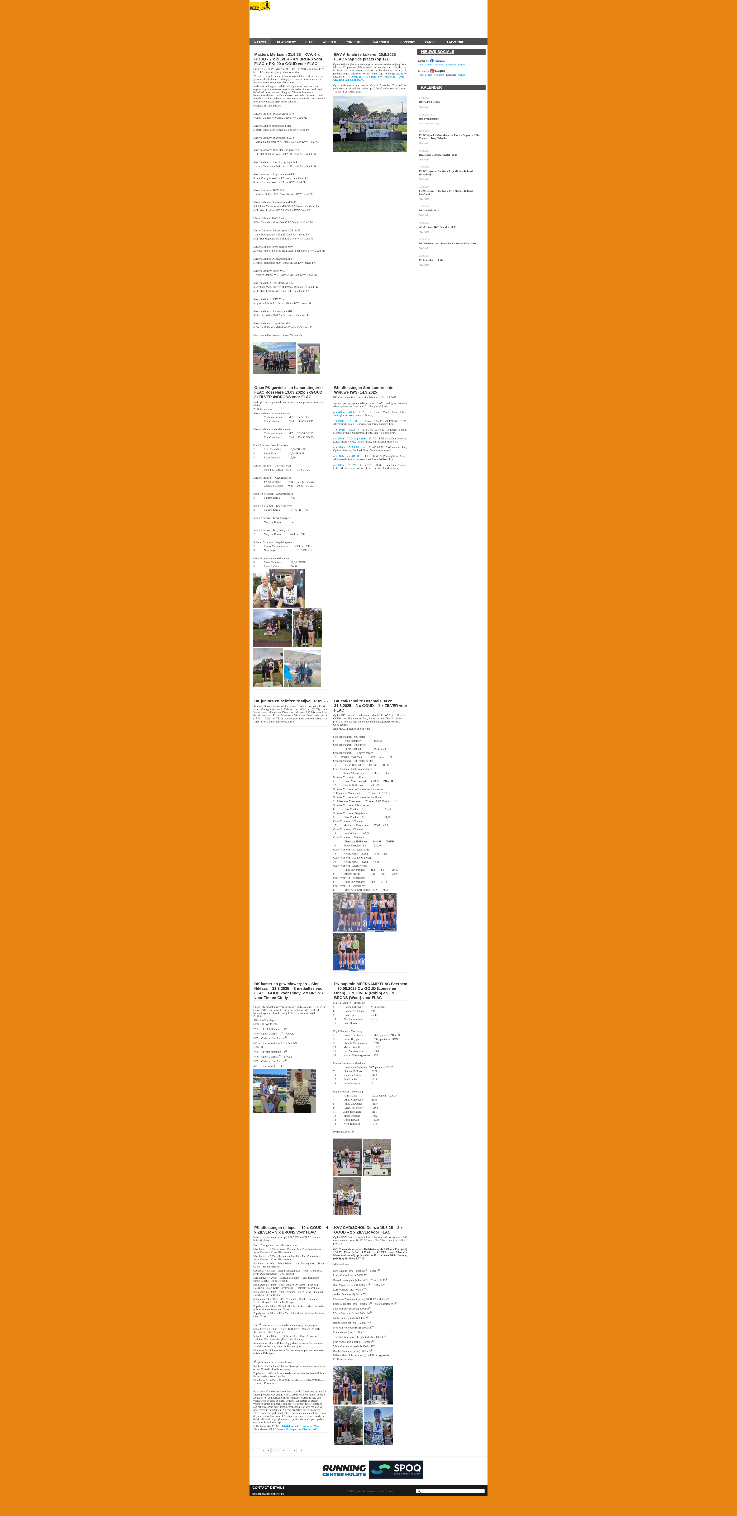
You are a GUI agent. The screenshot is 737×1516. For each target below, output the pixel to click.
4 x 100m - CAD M (346, 456)
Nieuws (260, 42)
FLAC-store (454, 42)
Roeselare (451, 64)
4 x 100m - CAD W (344, 465)
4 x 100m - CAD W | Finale (349, 438)
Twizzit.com (386, 1491)
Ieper (420, 64)
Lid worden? (285, 42)
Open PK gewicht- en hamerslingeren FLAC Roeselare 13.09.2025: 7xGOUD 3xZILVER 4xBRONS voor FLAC (288, 392)
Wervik (461, 64)
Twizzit (430, 42)
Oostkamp (439, 64)
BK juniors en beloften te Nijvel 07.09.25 (291, 701)
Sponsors (407, 42)
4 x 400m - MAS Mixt (347, 447)
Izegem (428, 64)
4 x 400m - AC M (344, 412)
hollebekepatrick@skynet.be (268, 1493)
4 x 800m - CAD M (345, 420)
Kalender (381, 42)
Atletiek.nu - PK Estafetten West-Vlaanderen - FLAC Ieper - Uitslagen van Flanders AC (287, 1428)
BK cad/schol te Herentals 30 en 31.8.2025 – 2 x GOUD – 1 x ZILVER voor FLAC (370, 705)
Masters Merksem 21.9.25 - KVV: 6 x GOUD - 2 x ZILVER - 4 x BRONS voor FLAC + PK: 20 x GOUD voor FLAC (288, 59)
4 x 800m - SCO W (346, 429)
